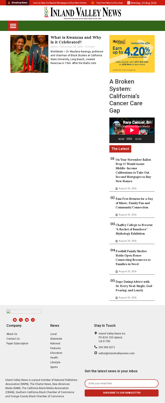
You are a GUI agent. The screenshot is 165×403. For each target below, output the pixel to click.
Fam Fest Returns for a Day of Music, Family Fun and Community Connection (134, 203)
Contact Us (13, 338)
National (55, 343)
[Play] (115, 139)
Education (56, 352)
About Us (11, 334)
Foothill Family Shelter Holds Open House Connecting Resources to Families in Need (133, 257)
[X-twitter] (21, 320)
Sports (54, 367)
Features (55, 348)
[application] (131, 130)
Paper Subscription (17, 343)
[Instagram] (33, 320)
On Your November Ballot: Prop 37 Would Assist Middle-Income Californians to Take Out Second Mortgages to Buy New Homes (133, 170)
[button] (13, 26)
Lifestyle (55, 362)
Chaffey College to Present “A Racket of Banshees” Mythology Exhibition (134, 229)
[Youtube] (27, 320)
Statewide (56, 338)
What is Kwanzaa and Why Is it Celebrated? (75, 39)
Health (54, 357)
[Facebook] (15, 320)
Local (53, 334)
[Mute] (145, 139)
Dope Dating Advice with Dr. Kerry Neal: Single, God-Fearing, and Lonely (134, 286)
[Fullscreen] (150, 139)
